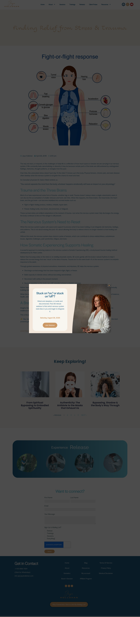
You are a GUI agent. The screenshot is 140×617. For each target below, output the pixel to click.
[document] (70, 308)
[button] (109, 285)
